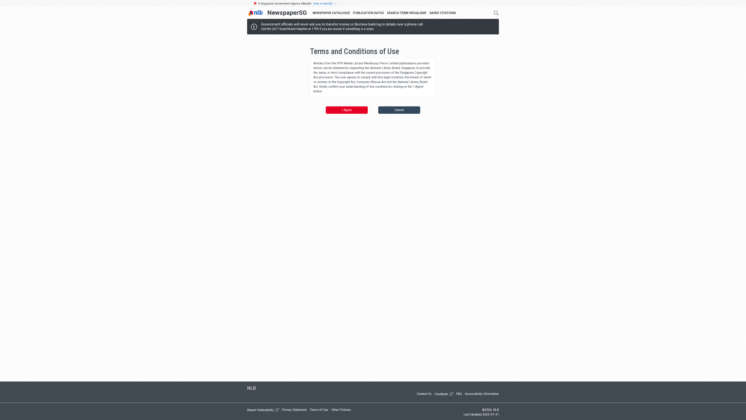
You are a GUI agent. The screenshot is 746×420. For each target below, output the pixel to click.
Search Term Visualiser (406, 13)
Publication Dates (368, 13)
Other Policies (341, 410)
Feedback (442, 394)
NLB (251, 388)
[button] (496, 13)
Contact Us (424, 394)
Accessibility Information (482, 394)
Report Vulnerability (261, 410)
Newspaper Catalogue (331, 13)
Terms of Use (319, 410)
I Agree (347, 110)
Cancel (399, 110)
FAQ (459, 394)
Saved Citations (442, 13)
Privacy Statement (294, 410)
